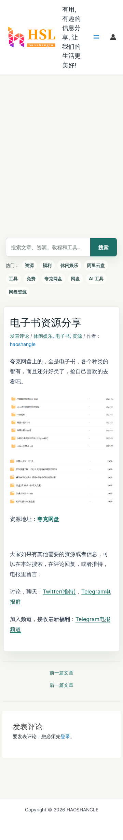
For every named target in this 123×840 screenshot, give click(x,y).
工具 (13, 278)
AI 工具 (96, 278)
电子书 (62, 336)
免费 (31, 278)
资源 (29, 265)
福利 (47, 265)
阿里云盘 (96, 265)
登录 (65, 736)
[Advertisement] (61, 139)
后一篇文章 (61, 685)
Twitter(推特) (59, 591)
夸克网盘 (53, 278)
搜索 (103, 247)
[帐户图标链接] (113, 37)
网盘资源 (18, 292)
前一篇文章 (61, 673)
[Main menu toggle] (97, 37)
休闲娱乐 (69, 265)
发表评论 (19, 336)
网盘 (75, 278)
